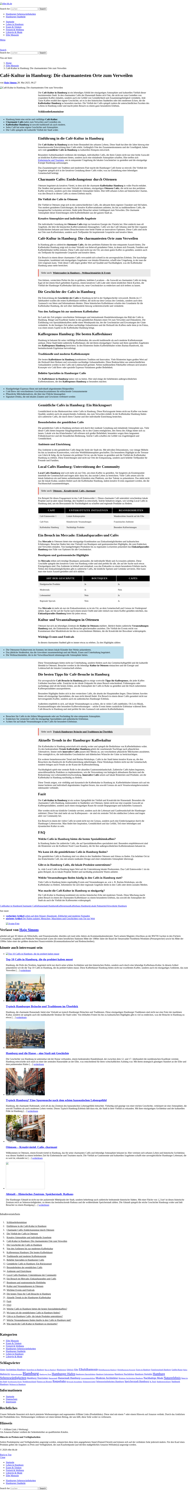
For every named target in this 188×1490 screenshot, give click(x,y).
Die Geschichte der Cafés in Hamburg (24, 1245)
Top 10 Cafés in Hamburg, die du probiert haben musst (39, 959)
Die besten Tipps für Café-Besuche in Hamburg (29, 1294)
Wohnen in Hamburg (17, 1384)
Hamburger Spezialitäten (85, 1374)
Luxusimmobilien (88, 1378)
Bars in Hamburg (50, 1370)
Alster (2, 1369)
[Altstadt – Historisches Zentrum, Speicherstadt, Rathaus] (97, 1176)
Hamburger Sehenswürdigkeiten (21, 14)
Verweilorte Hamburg (117, 906)
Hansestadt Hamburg (47, 906)
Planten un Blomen (44, 1381)
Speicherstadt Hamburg (137, 1381)
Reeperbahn (59, 1381)
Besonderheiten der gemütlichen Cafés (24, 1267)
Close (2, 1457)
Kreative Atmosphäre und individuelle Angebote (29, 1237)
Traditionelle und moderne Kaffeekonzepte (26, 1256)
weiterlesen (25, 970)
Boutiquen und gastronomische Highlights (26, 1282)
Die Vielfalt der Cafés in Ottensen (22, 1233)
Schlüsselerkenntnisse (17, 1222)
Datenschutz (11, 1399)
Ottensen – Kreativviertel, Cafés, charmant (31, 1147)
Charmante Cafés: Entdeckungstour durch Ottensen (30, 1230)
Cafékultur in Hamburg (11, 906)
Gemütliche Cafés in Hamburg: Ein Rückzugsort (29, 1263)
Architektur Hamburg (16, 1369)
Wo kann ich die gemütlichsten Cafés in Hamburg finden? (33, 1312)
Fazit (9, 1301)
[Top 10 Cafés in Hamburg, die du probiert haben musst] (97, 954)
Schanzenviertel (89, 1381)
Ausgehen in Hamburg (35, 1370)
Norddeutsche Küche (15, 1381)
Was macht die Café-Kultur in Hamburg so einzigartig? (32, 1324)
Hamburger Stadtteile (16, 16)
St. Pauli (153, 1381)
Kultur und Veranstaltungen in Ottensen (25, 1286)
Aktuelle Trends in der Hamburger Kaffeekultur (29, 1297)
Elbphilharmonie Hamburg (107, 1370)
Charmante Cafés (30, 906)
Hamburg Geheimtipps (105, 1374)
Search (43, 9)
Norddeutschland (29, 1381)
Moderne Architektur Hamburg (131, 1378)
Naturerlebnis (172, 1378)
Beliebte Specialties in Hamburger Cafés (25, 1260)
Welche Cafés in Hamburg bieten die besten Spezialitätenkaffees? (37, 1309)
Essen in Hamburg (143, 1370)
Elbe (76, 1369)
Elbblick (70, 1370)
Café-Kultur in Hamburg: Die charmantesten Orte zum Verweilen (37, 1241)
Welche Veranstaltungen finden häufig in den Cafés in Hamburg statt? (39, 1320)
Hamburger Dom (45, 1374)
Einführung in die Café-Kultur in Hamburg (26, 1226)
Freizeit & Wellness (15, 29)
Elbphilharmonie (88, 1369)
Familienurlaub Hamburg (161, 1370)
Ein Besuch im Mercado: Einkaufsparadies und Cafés (31, 1278)
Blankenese (61, 1370)
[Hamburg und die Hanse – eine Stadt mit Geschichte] (97, 1035)
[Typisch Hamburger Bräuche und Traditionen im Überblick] (97, 988)
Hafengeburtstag (16, 1374)
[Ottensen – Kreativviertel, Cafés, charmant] (97, 1129)
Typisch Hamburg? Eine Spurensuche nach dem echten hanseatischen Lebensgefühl (56, 1100)
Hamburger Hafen (63, 1374)
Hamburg (31, 1373)
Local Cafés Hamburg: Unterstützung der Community (32, 1275)
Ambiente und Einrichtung (19, 1271)
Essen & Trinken (13, 27)
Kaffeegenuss (63, 906)
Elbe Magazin (12, 35)
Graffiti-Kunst (177, 1370)
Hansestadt (53, 1378)
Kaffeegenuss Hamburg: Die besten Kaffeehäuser (30, 1252)
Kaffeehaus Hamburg (80, 906)
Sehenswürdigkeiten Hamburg (110, 1381)
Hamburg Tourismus (37, 1378)
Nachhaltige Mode (153, 1377)
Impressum (11, 1402)
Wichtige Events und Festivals (21, 1290)
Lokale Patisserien (98, 906)
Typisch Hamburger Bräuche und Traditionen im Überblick (42, 1006)
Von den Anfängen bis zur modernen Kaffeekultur (30, 1248)
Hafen (185, 1370)
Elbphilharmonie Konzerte (126, 1370)
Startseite (10, 21)
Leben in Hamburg (15, 24)
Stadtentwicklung (164, 1381)
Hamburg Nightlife (143, 1374)
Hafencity (5, 1374)
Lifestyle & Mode (14, 32)
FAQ (9, 1305)
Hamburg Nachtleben (124, 1374)
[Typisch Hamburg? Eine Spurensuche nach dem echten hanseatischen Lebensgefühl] (97, 1082)
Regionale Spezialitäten (74, 1381)
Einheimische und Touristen (51, 160)
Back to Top (5, 1454)
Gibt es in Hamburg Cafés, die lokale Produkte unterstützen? (35, 1316)
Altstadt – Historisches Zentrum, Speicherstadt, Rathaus (39, 1194)
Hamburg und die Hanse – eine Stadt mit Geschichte (37, 1053)
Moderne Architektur (107, 1377)
